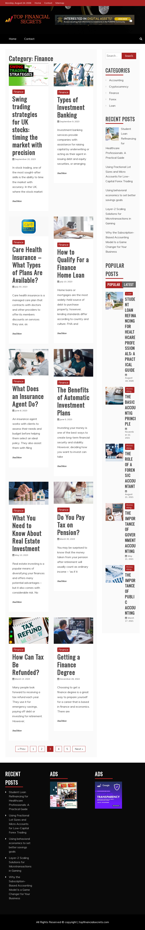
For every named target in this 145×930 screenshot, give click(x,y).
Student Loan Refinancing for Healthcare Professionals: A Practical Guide (130, 334)
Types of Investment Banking (71, 107)
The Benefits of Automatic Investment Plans (73, 401)
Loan (112, 105)
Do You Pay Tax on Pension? (71, 524)
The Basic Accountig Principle (130, 410)
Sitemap (59, 3)
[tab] (114, 284)
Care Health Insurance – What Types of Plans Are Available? (27, 264)
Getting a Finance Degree (68, 664)
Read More (16, 201)
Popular (114, 284)
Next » (79, 749)
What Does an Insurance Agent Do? (28, 396)
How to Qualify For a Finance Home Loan (73, 263)
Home (38, 3)
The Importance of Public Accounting (130, 594)
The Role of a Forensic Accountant (130, 470)
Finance (19, 91)
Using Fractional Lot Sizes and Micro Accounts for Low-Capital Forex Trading (19, 824)
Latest (129, 284)
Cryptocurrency (119, 86)
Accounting (116, 80)
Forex (112, 99)
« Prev (22, 749)
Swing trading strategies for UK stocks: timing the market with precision (27, 125)
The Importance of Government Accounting (130, 532)
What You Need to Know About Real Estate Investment (27, 533)
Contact (48, 3)
